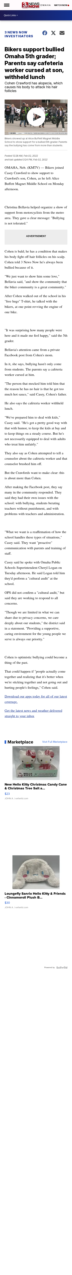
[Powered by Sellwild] (61, 967)
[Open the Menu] (6, 5)
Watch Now (61, 5)
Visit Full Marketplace (54, 742)
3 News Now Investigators (19, 34)
